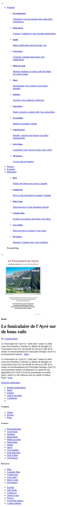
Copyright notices (15, 500)
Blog (9, 469)
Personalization (14, 429)
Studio (10, 445)
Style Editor (12, 455)
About (10, 412)
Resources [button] (12, 172)
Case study (12, 477)
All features (12, 458)
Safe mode (12, 490)
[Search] (2, 254)
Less (10, 377)
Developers (12, 482)
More (26, 354)
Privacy (10, 498)
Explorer (11, 169)
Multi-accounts (14, 439)
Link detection (13, 452)
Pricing (10, 166)
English (10, 487)
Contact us (12, 492)
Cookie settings (14, 503)
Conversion (12, 431)
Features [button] (11, 7)
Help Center (12, 480)
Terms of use (13, 495)
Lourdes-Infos (11, 338)
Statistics (11, 434)
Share (9, 447)
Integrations (12, 437)
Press (9, 417)
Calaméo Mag (13, 472)
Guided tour (12, 474)
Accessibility (13, 450)
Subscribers (12, 442)
